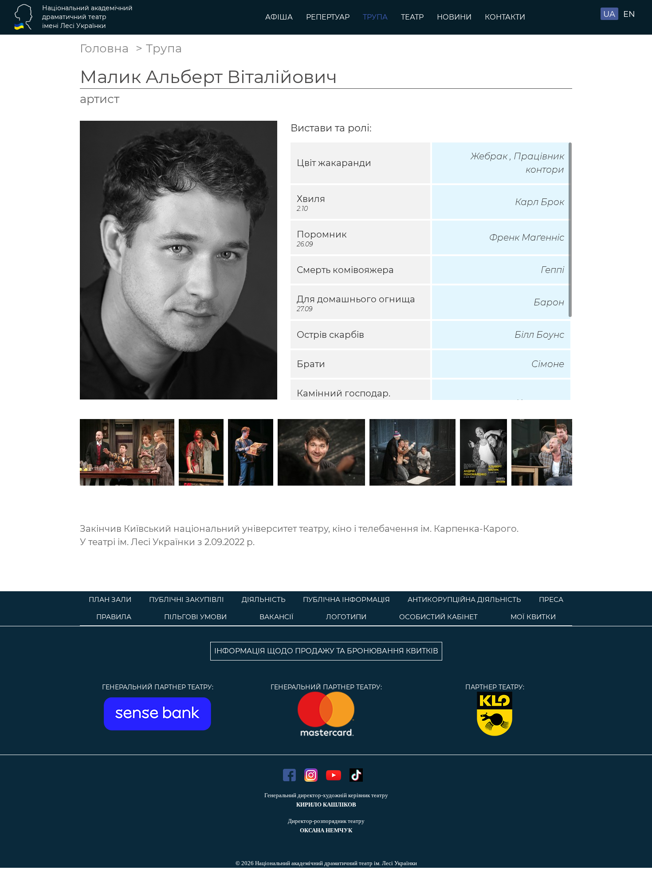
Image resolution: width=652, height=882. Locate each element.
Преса (551, 599)
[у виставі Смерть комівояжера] (483, 451)
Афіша (279, 17)
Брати (311, 364)
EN (629, 14)
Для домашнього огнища (356, 299)
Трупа (375, 17)
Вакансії (276, 617)
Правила (113, 617)
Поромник (322, 234)
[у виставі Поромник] (250, 451)
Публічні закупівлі (186, 599)
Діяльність (264, 599)
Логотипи (346, 617)
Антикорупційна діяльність (464, 599)
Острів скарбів (330, 334)
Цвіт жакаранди (334, 163)
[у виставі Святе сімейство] (127, 451)
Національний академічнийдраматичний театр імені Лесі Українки (87, 17)
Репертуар (328, 17)
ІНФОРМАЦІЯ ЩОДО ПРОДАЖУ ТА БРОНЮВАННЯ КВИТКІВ (326, 651)
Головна (104, 48)
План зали (110, 599)
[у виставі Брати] (321, 451)
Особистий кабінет (438, 617)
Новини (454, 17)
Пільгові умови (195, 617)
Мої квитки (533, 617)
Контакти (505, 17)
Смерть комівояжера (345, 270)
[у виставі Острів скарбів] (201, 451)
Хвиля (311, 199)
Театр (412, 17)
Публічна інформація (346, 599)
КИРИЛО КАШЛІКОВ (326, 804)
